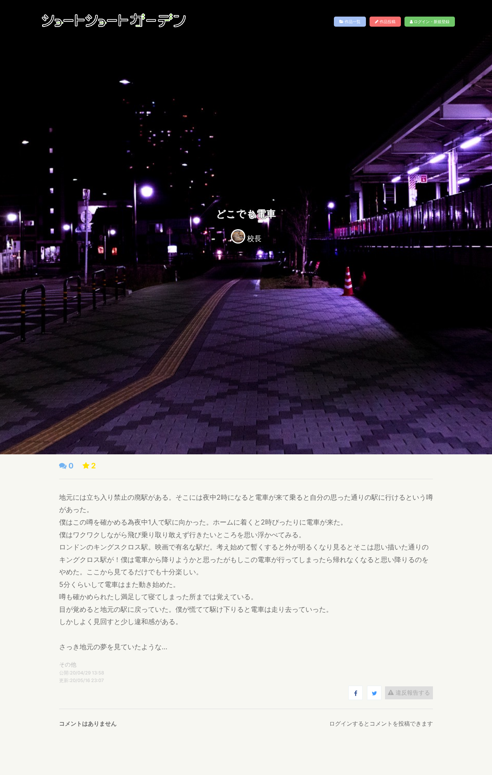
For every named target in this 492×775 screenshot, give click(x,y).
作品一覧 (352, 21)
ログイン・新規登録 (431, 21)
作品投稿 (387, 21)
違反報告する (412, 692)
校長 (254, 238)
